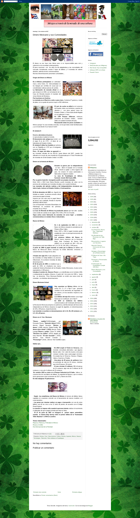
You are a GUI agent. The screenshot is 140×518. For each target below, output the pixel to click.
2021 (92, 209)
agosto (94, 277)
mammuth (71, 505)
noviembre (95, 225)
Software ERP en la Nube (97, 70)
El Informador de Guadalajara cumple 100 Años (98, 265)
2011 (91, 311)
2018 (92, 217)
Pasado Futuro (94, 72)
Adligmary (93, 167)
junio (93, 282)
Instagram (93, 63)
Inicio (59, 492)
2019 (92, 215)
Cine (46, 436)
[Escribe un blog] (58, 434)
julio (93, 279)
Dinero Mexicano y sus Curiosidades (98, 270)
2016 (92, 298)
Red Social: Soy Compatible (98, 67)
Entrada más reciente (39, 492)
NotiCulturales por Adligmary (98, 65)
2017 (92, 220)
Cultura (59, 436)
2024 (92, 202)
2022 (92, 207)
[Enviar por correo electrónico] (56, 434)
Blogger (90, 505)
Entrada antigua (77, 492)
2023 (92, 204)
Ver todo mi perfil (93, 189)
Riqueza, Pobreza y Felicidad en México (45, 423)
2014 (92, 303)
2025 (92, 199)
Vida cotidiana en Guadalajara (55, 438)
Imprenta (68, 436)
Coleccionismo (52, 436)
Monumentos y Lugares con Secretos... (98, 242)
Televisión (44, 438)
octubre (94, 227)
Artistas (42, 436)
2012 (92, 309)
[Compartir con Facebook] (62, 434)
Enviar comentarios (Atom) (49, 495)
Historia (63, 436)
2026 (92, 196)
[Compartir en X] (60, 434)
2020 (92, 212)
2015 (92, 301)
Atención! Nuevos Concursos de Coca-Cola (98, 247)
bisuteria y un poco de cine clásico (97, 319)
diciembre (95, 222)
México (74, 436)
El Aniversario (94, 322)
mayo (94, 284)
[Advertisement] (95, 104)
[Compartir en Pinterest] (63, 434)
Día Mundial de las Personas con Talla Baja (97, 237)
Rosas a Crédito (38, 425)
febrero (94, 292)
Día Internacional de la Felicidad (43, 427)
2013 (92, 306)
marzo (94, 290)
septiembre (95, 274)
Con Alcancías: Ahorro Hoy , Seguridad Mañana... (98, 231)
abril (93, 287)
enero (94, 295)
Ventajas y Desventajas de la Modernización (98, 252)
